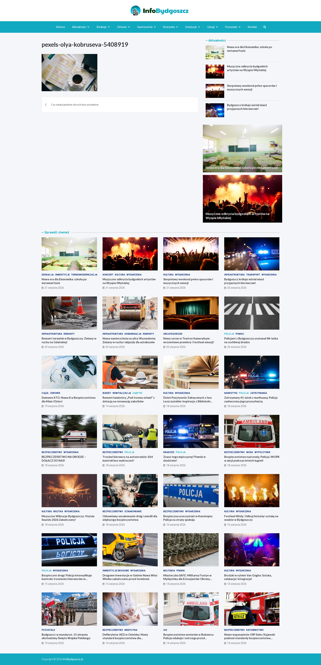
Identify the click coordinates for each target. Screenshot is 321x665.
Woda (249, 452)
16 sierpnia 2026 (176, 524)
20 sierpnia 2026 (237, 287)
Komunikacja (132, 334)
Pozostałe (231, 26)
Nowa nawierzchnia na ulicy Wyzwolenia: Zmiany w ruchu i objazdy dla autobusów (129, 340)
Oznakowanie (133, 511)
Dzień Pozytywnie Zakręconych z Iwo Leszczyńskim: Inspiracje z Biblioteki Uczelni (187, 401)
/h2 (165, 630)
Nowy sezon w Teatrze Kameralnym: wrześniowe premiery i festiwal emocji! (188, 340)
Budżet (107, 393)
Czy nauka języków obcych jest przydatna (74, 104)
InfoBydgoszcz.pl (73, 659)
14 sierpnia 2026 (176, 583)
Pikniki (180, 570)
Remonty (69, 334)
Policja (229, 334)
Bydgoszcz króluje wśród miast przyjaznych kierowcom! (247, 106)
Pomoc (240, 334)
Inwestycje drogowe (116, 570)
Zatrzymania (258, 393)
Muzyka (58, 511)
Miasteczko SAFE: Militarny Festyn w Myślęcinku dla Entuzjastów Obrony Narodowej (187, 579)
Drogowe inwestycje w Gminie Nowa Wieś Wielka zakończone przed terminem (130, 577)
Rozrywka (169, 26)
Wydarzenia (134, 274)
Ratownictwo (255, 630)
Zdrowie (122, 26)
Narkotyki (230, 393)
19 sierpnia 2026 (54, 406)
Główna (60, 26)
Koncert (108, 274)
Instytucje (191, 26)
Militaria (169, 570)
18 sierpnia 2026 (176, 406)
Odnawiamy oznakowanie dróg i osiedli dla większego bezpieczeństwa (130, 518)
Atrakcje (101, 26)
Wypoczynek (262, 452)
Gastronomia (145, 26)
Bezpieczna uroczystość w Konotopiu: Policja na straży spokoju (188, 518)
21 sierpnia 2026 (54, 287)
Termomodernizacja (84, 274)
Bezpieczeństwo (52, 452)
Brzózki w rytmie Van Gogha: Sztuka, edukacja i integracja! (248, 577)
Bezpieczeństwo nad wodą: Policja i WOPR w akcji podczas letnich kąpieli (251, 458)
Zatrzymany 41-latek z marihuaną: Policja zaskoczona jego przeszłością (251, 399)
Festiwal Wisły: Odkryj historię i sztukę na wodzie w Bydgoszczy (251, 518)
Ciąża (45, 393)
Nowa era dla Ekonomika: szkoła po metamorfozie (242, 168)
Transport (253, 274)
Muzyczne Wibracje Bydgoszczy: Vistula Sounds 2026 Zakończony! (68, 518)
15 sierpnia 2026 (54, 583)
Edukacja (48, 274)
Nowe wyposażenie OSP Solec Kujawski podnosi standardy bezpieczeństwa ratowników (249, 638)
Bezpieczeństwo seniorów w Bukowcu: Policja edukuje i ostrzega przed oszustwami (188, 638)
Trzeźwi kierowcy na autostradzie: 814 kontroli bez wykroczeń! (128, 458)
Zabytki (137, 393)
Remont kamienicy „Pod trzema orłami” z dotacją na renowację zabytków (129, 399)
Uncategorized (172, 334)
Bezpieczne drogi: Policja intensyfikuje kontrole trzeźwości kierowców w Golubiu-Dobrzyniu (67, 579)
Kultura (120, 274)
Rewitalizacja (122, 393)
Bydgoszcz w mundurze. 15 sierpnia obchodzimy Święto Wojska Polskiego (66, 636)
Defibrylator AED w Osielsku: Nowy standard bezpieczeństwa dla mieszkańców (125, 638)
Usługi (211, 26)
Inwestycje (62, 274)
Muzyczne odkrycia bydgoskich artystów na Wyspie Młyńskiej (247, 68)
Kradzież (168, 452)
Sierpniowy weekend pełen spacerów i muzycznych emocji (252, 87)
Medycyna (130, 630)
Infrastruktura (234, 274)
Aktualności (79, 26)
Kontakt (252, 26)
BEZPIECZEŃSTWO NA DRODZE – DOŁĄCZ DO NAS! (64, 458)
